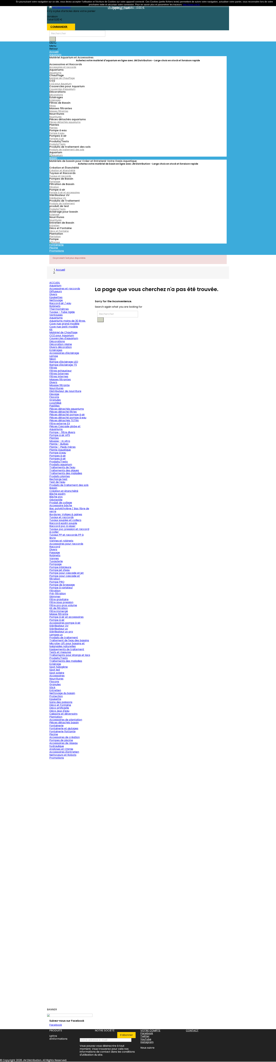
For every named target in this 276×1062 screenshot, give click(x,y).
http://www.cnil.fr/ (191, 4)
